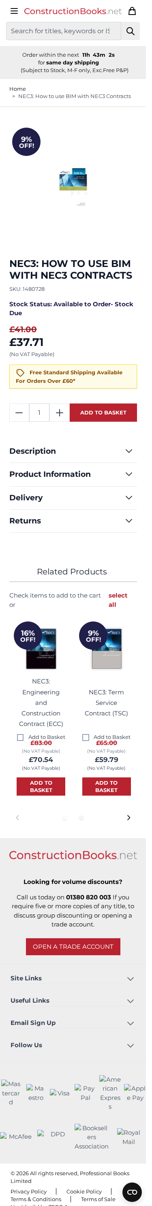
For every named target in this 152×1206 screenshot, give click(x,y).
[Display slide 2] (81, 817)
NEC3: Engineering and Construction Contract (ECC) (41, 702)
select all (118, 599)
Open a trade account (73, 946)
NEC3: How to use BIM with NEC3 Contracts (74, 96)
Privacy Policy (29, 1191)
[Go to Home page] (73, 11)
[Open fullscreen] (73, 188)
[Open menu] (14, 11)
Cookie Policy (84, 1191)
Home (17, 88)
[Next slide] (128, 817)
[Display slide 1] (64, 817)
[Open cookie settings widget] (132, 1192)
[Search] (130, 31)
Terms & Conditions (36, 1199)
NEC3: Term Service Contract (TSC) (106, 702)
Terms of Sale (98, 1199)
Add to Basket (46, 737)
